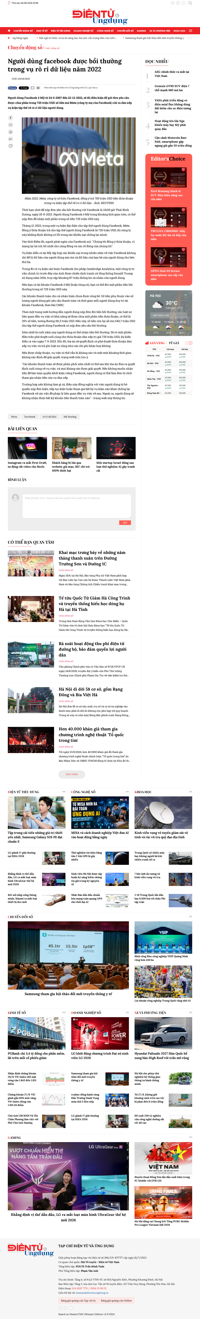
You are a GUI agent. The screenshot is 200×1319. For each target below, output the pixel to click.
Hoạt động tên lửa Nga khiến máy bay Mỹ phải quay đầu (170, 125)
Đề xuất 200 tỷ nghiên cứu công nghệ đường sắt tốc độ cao (149, 1119)
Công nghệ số (105, 30)
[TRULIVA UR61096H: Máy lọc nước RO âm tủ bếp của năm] (169, 217)
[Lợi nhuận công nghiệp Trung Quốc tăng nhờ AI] (163, 981)
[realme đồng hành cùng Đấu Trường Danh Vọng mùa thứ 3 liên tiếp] (117, 1100)
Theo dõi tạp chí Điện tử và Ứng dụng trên (64, 87)
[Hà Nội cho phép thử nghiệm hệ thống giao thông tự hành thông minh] (180, 1079)
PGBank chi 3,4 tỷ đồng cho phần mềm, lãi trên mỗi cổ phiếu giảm (36, 1055)
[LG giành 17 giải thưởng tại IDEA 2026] (53, 858)
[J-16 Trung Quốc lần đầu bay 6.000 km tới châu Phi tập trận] (180, 900)
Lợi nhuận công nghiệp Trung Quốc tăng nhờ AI (163, 1000)
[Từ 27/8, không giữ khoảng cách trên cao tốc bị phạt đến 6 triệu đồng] (180, 1100)
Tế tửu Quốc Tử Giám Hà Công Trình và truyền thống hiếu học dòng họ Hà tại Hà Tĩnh (94, 603)
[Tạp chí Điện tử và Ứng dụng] (100, 16)
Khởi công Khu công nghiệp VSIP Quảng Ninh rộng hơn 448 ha (161, 958)
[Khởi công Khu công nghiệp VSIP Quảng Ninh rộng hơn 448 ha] (163, 937)
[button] (190, 343)
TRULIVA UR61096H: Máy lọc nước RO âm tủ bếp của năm (168, 235)
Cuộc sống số (52, 48)
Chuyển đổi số (125, 30)
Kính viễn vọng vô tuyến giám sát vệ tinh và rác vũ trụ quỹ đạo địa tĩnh (161, 835)
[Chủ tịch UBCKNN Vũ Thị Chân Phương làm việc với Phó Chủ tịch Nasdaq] (53, 1121)
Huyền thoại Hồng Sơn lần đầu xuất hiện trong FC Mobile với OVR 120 (162, 1178)
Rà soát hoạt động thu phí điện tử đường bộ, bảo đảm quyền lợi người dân (93, 649)
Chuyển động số (23, 30)
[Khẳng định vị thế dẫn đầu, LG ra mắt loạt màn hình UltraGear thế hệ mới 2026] (53, 879)
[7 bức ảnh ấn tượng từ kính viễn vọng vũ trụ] (180, 879)
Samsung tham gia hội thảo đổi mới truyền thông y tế (131, 37)
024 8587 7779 (80, 1288)
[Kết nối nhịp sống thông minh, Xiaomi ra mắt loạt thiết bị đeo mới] (53, 900)
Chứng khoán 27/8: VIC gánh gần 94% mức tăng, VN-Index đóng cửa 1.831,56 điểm (22, 1100)
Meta (14, 416)
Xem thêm (72, 774)
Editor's (168, 158)
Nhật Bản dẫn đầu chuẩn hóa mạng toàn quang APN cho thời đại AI (86, 898)
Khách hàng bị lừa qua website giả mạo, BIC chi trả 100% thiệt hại (71, 466)
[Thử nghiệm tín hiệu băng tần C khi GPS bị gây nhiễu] (117, 858)
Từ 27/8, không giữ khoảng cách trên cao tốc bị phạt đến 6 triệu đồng (149, 1098)
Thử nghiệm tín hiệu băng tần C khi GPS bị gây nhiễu (86, 856)
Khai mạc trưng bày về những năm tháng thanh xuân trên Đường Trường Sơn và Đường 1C (92, 558)
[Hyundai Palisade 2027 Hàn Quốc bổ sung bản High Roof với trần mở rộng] (163, 1033)
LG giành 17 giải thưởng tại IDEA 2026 (21, 854)
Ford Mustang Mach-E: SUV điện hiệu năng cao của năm (166, 195)
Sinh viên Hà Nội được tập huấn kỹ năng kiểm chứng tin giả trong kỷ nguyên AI (86, 879)
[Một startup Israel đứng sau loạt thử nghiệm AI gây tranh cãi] (116, 448)
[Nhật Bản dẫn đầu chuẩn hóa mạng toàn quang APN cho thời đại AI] (117, 900)
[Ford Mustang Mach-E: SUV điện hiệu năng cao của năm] (169, 177)
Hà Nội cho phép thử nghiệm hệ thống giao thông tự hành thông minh (147, 1078)
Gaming (141, 30)
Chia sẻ (13, 88)
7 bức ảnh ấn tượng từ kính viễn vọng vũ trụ (147, 875)
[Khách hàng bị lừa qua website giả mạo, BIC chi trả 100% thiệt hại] (71, 448)
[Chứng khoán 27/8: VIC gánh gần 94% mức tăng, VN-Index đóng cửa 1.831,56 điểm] (53, 1100)
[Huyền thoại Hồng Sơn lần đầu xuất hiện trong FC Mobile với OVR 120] (163, 1158)
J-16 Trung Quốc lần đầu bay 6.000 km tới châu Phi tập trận (150, 898)
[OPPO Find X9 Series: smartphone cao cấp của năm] (169, 257)
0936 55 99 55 (98, 1288)
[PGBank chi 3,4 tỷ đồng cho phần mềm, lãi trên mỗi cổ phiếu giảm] (36, 1033)
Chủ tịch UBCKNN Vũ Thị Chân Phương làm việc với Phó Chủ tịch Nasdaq (23, 1119)
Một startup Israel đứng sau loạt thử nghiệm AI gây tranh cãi (115, 466)
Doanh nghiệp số (83, 30)
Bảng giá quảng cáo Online (116, 1300)
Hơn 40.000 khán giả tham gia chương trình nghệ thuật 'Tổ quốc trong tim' (91, 734)
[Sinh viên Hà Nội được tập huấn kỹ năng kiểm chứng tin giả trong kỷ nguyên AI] (117, 879)
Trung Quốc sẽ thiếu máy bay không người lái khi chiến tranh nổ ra (150, 856)
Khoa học (179, 30)
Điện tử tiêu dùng (60, 30)
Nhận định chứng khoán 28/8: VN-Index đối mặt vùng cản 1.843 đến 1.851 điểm (22, 1078)
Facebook (29, 416)
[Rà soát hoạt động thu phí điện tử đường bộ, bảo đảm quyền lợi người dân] (31, 655)
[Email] (32, 87)
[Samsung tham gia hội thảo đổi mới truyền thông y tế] (68, 955)
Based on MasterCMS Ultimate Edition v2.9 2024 (86, 1314)
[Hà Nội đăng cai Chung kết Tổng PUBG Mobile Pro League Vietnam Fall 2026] (163, 1202)
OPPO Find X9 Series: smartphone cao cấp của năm (167, 275)
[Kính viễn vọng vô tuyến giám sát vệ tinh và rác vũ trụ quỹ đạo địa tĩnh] (163, 812)
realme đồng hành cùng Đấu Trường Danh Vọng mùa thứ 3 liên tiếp (85, 1098)
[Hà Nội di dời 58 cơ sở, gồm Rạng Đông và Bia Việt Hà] (31, 700)
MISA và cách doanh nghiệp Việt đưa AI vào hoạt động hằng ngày (100, 835)
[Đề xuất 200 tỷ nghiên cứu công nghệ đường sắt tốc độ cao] (180, 1121)
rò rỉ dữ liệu (49, 416)
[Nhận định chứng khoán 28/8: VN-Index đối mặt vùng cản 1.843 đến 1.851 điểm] (53, 1079)
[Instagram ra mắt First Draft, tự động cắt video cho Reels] (27, 448)
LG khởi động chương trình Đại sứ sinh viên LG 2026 (99, 1055)
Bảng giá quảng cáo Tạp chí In (78, 1300)
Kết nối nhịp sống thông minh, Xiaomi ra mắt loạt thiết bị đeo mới (22, 898)
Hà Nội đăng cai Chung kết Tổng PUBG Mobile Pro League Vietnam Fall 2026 (162, 1223)
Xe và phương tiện (159, 30)
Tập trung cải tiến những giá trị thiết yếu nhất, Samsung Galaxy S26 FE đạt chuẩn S (35, 837)
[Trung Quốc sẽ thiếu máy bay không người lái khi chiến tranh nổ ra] (180, 858)
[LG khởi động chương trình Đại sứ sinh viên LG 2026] (100, 1033)
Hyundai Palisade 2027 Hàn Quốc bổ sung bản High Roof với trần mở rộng (162, 1055)
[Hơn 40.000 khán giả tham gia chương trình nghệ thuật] (31, 740)
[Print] (38, 87)
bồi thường (70, 416)
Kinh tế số (42, 30)
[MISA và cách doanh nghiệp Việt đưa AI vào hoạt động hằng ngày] (100, 812)
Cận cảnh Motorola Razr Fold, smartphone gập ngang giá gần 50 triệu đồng (173, 141)
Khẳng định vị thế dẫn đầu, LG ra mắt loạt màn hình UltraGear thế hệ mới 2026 (22, 879)
